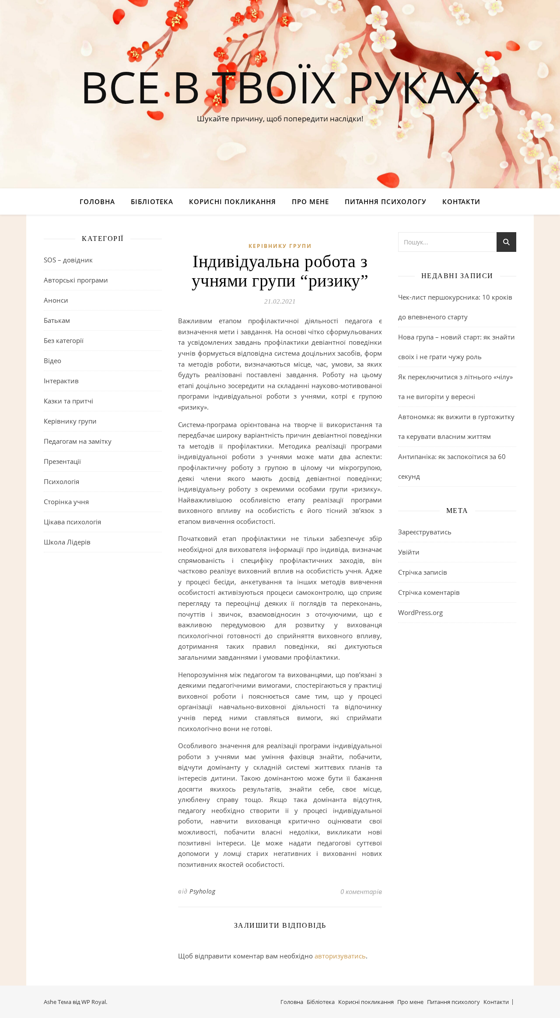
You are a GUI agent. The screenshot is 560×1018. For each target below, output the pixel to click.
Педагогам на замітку (78, 441)
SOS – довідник (68, 259)
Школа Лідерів (67, 541)
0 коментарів (361, 891)
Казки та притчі (68, 400)
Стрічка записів (422, 572)
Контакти (461, 201)
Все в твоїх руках (280, 86)
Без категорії (64, 340)
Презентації (62, 461)
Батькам (57, 320)
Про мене (310, 201)
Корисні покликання (232, 201)
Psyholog (202, 891)
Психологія (61, 481)
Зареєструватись (425, 531)
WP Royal (93, 1002)
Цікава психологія (72, 521)
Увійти (409, 552)
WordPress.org (420, 612)
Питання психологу (386, 201)
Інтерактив (61, 380)
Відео (52, 360)
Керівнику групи (70, 421)
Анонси (56, 300)
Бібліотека (152, 201)
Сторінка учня (66, 501)
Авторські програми (76, 280)
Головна (97, 201)
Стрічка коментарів (429, 592)
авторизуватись (340, 955)
